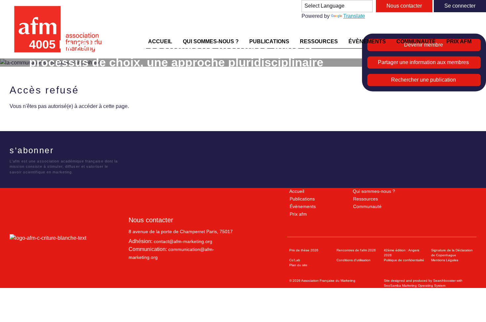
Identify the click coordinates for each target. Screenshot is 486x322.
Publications (302, 198)
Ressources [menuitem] (319, 41)
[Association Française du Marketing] (60, 29)
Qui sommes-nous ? (374, 191)
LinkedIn (88, 151)
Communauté (367, 206)
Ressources (365, 198)
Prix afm (298, 214)
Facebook (61, 151)
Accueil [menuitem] (160, 41)
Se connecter (459, 6)
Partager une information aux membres (423, 62)
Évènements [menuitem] (367, 41)
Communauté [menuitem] (416, 41)
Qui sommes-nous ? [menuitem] (211, 41)
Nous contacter (404, 6)
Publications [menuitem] (269, 41)
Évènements (303, 206)
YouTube (102, 151)
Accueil (296, 191)
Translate (354, 16)
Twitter (74, 151)
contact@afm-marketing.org (183, 241)
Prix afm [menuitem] (458, 41)
